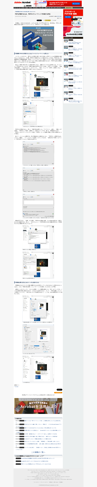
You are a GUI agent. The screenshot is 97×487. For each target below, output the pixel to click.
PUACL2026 (63, 476)
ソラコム (40, 475)
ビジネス (23, 7)
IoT (20, 7)
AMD (47, 471)
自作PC (46, 7)
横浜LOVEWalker (39, 479)
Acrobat (16, 386)
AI (18, 7)
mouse (34, 471)
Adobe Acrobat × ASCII (23, 2)
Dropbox (44, 475)
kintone (39, 472)
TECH (26, 7)
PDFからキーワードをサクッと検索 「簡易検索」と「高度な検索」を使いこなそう (42, 441)
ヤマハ (53, 472)
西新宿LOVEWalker (45, 479)
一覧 (43, 20)
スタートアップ (58, 7)
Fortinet (52, 475)
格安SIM (33, 476)
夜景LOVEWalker (51, 479)
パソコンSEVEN (58, 471)
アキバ (51, 7)
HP (61, 471)
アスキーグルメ (41, 476)
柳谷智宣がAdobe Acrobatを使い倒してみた (24, 11)
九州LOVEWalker (57, 479)
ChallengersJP (67, 476)
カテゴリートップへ (58, 392)
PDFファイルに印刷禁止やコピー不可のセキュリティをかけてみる (36, 464)
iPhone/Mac (35, 7)
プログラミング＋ (52, 476)
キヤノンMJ (45, 472)
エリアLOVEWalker (33, 479)
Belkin (51, 472)
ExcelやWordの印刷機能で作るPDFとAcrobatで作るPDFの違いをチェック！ (38, 458)
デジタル (30, 7)
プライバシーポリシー (44, 482)
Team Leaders (46, 476)
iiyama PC (44, 471)
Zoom (56, 472)
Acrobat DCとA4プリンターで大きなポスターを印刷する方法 (34, 461)
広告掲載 (60, 482)
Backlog (49, 475)
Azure (48, 472)
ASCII (27, 6)
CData (47, 475)
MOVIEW (58, 16)
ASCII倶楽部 (68, 7)
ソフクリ (64, 472)
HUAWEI (32, 472)
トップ (15, 7)
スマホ (54, 7)
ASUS (55, 475)
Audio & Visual (49, 7)
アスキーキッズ (29, 476)
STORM (64, 471)
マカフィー (37, 471)
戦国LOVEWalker (69, 479)
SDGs (59, 476)
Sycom (50, 471)
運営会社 (51, 482)
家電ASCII (37, 476)
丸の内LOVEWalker (63, 479)
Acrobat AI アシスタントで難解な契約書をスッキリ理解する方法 (37, 438)
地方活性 (56, 476)
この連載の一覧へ (38, 452)
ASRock (37, 475)
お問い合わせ (56, 482)
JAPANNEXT (59, 475)
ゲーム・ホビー (41, 7)
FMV (32, 471)
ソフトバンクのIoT (60, 472)
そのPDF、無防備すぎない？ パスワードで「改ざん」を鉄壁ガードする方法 (40, 433)
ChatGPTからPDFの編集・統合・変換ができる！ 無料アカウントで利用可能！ (41, 436)
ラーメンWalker (27, 479)
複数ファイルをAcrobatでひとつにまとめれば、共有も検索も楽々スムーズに (40, 427)
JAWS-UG (35, 472)
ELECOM (41, 471)
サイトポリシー (36, 482)
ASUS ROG (53, 471)
